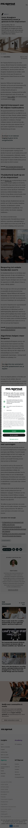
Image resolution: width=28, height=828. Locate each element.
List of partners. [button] (21, 418)
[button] (14, 410)
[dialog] (14, 414)
